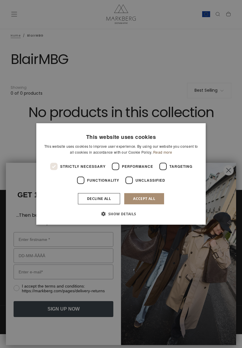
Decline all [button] (99, 198)
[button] (121, 213)
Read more (162, 152)
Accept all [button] (144, 198)
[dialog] (121, 174)
